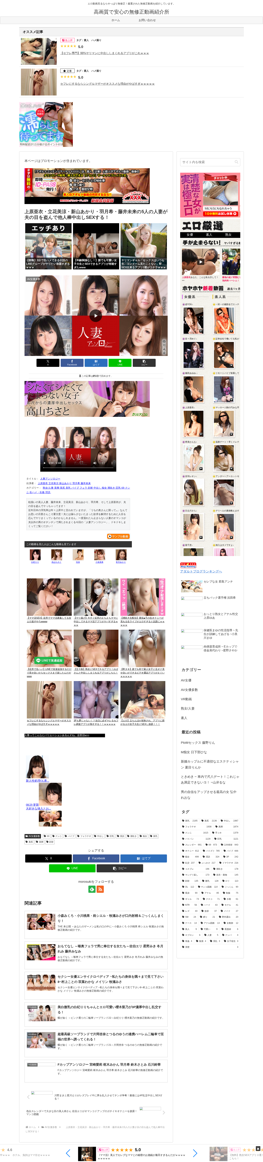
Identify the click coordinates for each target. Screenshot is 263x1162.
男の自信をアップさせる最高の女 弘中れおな (209, 794)
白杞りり (35, 562)
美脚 (41, 842)
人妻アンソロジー (50, 478)
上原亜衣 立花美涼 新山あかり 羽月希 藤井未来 (64, 483)
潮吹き (133, 836)
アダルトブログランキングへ (201, 571)
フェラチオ (85, 836)
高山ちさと (56, 562)
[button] (68, 1153)
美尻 (31, 842)
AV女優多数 (34, 836)
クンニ (58, 836)
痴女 (145, 836)
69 (48, 836)
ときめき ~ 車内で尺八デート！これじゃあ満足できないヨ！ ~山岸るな (210, 779)
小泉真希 (99, 562)
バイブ (71, 836)
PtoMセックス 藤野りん (198, 742)
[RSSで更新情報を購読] (100, 889)
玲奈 (78, 562)
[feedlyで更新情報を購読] (92, 889)
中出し (100, 836)
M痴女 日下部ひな (194, 752)
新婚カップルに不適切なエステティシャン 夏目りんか (210, 764)
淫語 (122, 836)
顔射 (51, 842)
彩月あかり (121, 562)
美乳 (155, 836)
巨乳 (112, 836)
